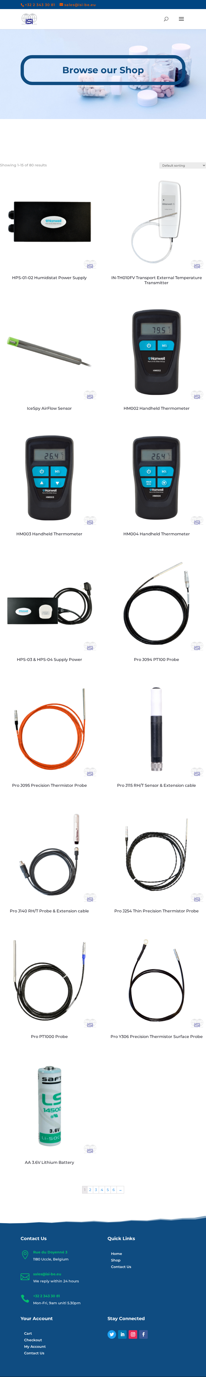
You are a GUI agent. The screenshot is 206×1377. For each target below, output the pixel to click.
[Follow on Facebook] (143, 1334)
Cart (28, 1333)
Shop (116, 1260)
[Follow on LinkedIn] (122, 1334)
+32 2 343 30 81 (46, 1296)
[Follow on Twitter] (112, 1334)
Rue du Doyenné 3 (50, 1252)
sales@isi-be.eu (47, 1274)
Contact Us (121, 1266)
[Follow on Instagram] (133, 1334)
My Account (35, 1346)
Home (116, 1253)
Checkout (33, 1340)
